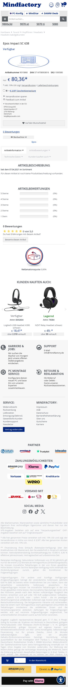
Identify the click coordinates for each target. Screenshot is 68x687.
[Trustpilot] (43, 450)
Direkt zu (45, 669)
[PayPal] (52, 466)
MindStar (33, 13)
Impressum (41, 407)
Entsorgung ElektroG (12, 415)
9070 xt (24, 24)
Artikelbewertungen (38, 150)
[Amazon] (16, 466)
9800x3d (7, 24)
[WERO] (34, 481)
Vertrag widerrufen (14, 429)
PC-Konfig (17, 13)
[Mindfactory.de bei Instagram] (24, 511)
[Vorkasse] (16, 476)
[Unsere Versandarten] (34, 496)
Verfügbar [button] (9, 49)
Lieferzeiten (8, 412)
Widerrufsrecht (10, 407)
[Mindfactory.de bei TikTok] (36, 511)
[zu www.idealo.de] (60, 451)
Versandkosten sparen (16, 96)
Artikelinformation (13, 150)
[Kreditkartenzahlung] (52, 476)
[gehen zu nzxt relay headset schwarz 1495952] (48, 311)
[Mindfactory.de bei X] (42, 511)
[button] (5, 19)
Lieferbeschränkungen (48, 85)
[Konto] (57, 4)
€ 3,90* (23, 90)
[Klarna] (34, 466)
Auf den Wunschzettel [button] (35, 122)
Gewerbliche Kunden (12, 418)
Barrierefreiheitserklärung (48, 415)
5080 (55, 24)
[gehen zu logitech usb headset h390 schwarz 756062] (16, 311)
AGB (38, 409)
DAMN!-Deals (50, 13)
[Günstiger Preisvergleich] (25, 450)
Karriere (40, 424)
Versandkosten (29, 85)
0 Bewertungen (11, 131)
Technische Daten (12, 156)
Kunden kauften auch (38, 156)
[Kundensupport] (51, 4)
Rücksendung (9, 409)
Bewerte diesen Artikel (15, 239)
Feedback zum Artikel (15, 99)
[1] (16, 669)
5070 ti (41, 24)
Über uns (40, 418)
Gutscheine (41, 421)
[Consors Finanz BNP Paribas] (34, 476)
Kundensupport (10, 421)
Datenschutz (42, 412)
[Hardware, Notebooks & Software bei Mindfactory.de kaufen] (22, 5)
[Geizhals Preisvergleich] (7, 450)
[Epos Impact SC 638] (13, 231)
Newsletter (8, 424)
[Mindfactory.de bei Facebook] (30, 511)
